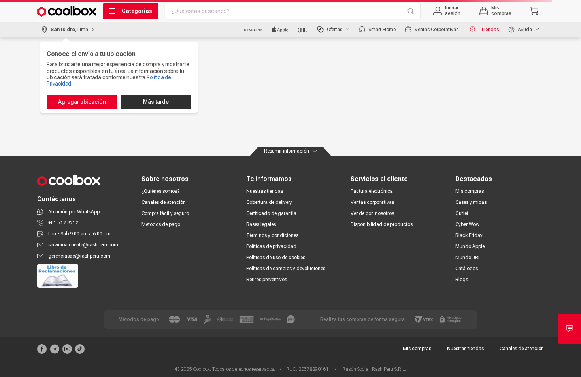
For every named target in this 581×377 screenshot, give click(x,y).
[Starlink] (253, 29)
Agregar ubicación (82, 102)
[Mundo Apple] (280, 29)
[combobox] (293, 11)
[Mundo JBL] (303, 29)
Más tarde (156, 102)
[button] (447, 11)
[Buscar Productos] (410, 11)
